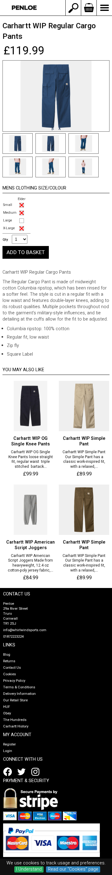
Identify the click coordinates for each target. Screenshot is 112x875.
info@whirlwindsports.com (24, 630)
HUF (6, 706)
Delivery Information (19, 693)
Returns (9, 661)
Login (7, 751)
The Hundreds (14, 719)
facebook (8, 772)
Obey (7, 713)
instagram (36, 772)
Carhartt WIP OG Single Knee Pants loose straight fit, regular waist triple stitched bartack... (30, 459)
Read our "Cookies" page (73, 869)
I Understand (29, 869)
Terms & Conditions (19, 687)
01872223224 (13, 636)
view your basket (88, 8)
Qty (5, 239)
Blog (6, 654)
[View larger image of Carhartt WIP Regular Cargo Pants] (56, 96)
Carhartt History (15, 726)
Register (9, 744)
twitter (22, 772)
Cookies (9, 674)
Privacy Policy (14, 680)
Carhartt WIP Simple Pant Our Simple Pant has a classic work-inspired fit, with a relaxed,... (84, 459)
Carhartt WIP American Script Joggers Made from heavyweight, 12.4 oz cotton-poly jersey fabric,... (30, 563)
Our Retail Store (15, 700)
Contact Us (12, 667)
